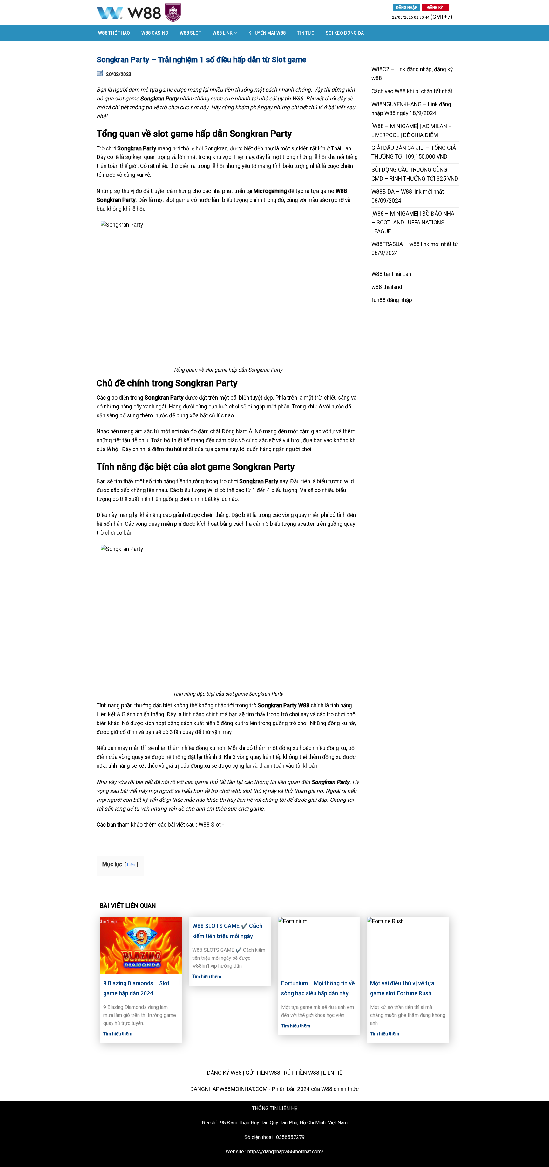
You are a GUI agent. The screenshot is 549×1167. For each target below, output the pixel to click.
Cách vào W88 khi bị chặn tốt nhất (411, 91)
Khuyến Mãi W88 (267, 33)
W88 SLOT (190, 33)
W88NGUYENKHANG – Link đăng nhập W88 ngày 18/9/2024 (411, 108)
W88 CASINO (154, 33)
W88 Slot (210, 824)
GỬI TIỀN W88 (263, 1073)
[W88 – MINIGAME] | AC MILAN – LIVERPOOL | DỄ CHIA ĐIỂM (411, 130)
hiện (131, 864)
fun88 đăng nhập (391, 300)
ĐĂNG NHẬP (406, 7)
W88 (377, 274)
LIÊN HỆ (332, 1073)
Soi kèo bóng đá (345, 33)
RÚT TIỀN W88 (301, 1073)
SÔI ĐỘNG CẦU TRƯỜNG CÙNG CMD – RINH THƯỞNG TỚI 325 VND (414, 174)
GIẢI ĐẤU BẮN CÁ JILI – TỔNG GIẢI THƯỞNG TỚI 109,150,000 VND (414, 152)
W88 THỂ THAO (114, 33)
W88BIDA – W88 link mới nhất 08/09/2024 (407, 196)
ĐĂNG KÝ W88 (224, 1073)
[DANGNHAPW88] (163, 13)
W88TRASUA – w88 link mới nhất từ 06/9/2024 (414, 248)
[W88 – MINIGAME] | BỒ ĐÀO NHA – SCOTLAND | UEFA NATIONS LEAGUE (412, 222)
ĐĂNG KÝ (435, 7)
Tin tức (305, 33)
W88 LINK (223, 33)
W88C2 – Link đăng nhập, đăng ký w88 (412, 73)
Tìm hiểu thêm (117, 1033)
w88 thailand (386, 287)
